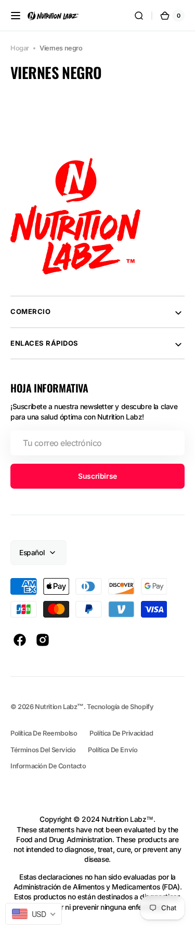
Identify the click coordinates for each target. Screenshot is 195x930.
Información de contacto (48, 766)
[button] (15, 15)
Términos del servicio (42, 750)
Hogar (19, 48)
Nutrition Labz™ (59, 707)
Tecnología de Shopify (120, 707)
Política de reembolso (43, 733)
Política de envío (112, 750)
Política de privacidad (121, 733)
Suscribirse (97, 475)
